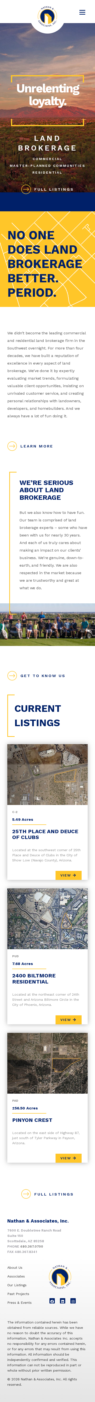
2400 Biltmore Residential (34, 978)
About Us (14, 1267)
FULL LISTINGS (54, 189)
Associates (16, 1276)
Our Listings (17, 1285)
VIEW (66, 875)
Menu (82, 12)
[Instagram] (73, 1301)
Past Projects (18, 1294)
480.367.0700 (31, 1246)
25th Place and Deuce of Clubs (45, 834)
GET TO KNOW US (43, 675)
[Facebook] (52, 1301)
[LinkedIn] (62, 1301)
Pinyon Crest (32, 1120)
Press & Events (19, 1302)
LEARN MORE (36, 446)
